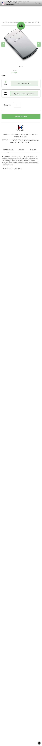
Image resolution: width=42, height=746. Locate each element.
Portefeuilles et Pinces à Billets (13, 22)
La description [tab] (8, 149)
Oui (36, 3)
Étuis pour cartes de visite (27, 22)
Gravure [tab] (33, 149)
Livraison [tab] (21, 149)
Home (3, 22)
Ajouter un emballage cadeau (24, 94)
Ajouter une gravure (24, 83)
